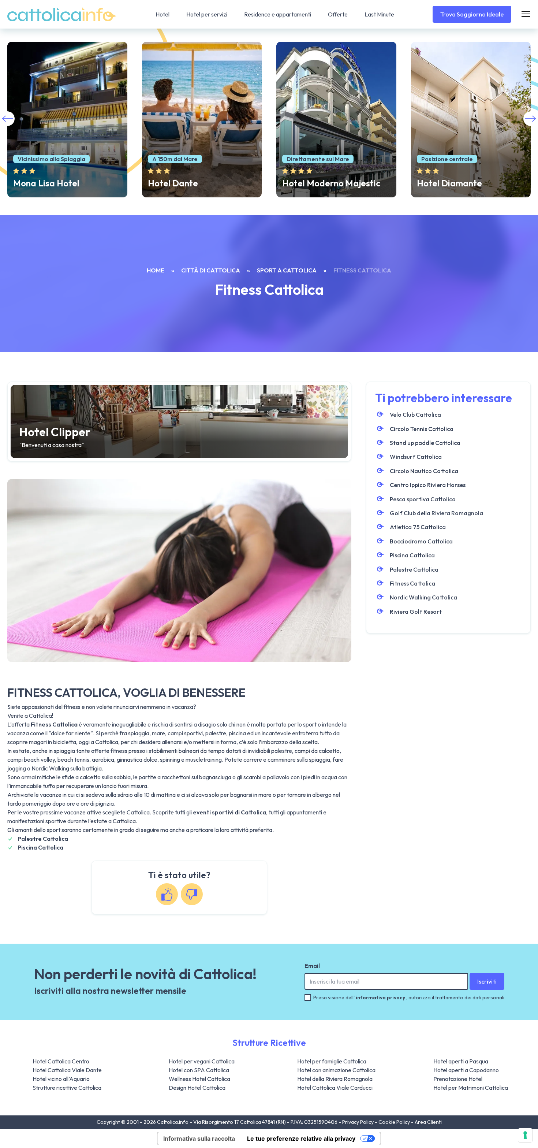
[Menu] (526, 14)
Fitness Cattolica (412, 583)
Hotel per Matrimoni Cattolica (470, 1087)
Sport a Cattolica (287, 270)
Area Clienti (428, 1122)
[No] (192, 894)
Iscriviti (487, 981)
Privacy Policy (358, 1122)
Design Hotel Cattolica (197, 1087)
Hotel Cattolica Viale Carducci (335, 1087)
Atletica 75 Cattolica (418, 527)
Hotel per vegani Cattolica (202, 1061)
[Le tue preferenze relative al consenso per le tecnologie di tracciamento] (525, 1135)
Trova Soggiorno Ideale (472, 14)
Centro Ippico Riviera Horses (428, 484)
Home (155, 270)
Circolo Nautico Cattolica (424, 471)
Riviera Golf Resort (416, 611)
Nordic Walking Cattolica (423, 597)
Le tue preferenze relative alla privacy (301, 1138)
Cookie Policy (394, 1122)
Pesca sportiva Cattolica (423, 499)
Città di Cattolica (210, 270)
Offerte (338, 14)
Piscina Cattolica (40, 847)
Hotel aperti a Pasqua (460, 1061)
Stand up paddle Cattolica (425, 442)
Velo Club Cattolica (415, 414)
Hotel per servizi (206, 14)
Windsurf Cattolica (416, 456)
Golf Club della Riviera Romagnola (436, 513)
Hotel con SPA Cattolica (199, 1070)
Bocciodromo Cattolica (421, 541)
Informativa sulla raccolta (199, 1138)
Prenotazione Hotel (457, 1078)
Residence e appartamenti (277, 14)
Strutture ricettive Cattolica (67, 1087)
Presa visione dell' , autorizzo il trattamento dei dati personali (408, 997)
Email (312, 965)
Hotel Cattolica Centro (61, 1061)
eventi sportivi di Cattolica (229, 812)
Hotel (162, 14)
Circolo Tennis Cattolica (421, 428)
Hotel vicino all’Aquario (61, 1078)
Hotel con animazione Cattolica (336, 1070)
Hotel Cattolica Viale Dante (67, 1070)
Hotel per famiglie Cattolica (331, 1061)
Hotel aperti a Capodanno (466, 1070)
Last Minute (379, 14)
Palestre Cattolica (43, 838)
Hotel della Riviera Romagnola (335, 1078)
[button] (530, 118)
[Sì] (167, 894)
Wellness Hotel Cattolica (199, 1078)
